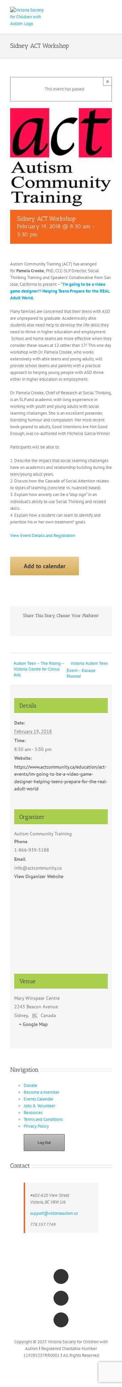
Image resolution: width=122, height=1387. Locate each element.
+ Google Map (33, 1024)
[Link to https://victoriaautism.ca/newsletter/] (61, 1319)
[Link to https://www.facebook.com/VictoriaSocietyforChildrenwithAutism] (61, 1276)
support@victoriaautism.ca (54, 1213)
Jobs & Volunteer (39, 1106)
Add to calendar (44, 566)
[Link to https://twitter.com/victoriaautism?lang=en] (61, 1298)
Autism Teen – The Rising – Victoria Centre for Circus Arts (39, 668)
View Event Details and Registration (42, 535)
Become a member (41, 1092)
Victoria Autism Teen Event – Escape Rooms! (87, 669)
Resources (33, 1112)
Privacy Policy (36, 1126)
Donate (30, 1085)
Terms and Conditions (43, 1119)
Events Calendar (38, 1099)
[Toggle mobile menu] (109, 10)
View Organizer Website (38, 876)
